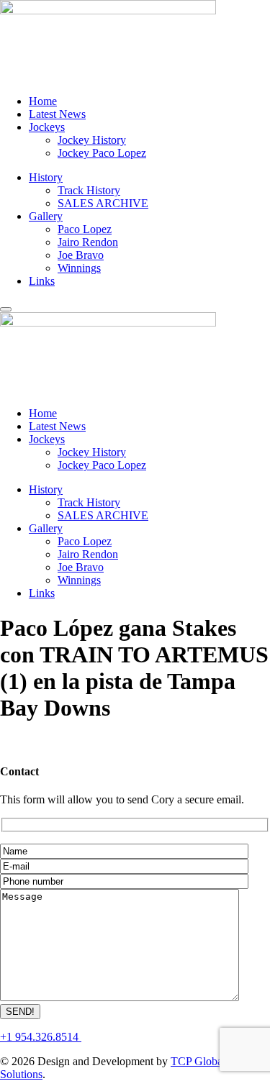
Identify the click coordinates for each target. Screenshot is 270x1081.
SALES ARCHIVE (103, 203)
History (46, 177)
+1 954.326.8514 (40, 1037)
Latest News (57, 114)
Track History (89, 190)
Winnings (79, 268)
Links (42, 281)
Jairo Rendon (88, 242)
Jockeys (47, 127)
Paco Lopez (85, 229)
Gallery (46, 216)
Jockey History (92, 140)
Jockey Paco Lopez (102, 153)
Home (43, 101)
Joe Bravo (81, 255)
